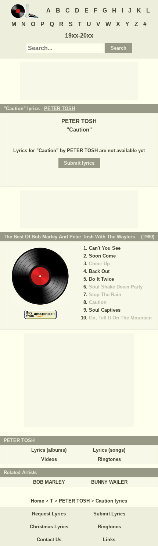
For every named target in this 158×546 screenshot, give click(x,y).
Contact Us (49, 539)
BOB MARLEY (49, 482)
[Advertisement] (79, 80)
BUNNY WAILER (109, 482)
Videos (49, 459)
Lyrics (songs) (109, 450)
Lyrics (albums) (49, 450)
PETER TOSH (59, 108)
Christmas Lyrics (49, 526)
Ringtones (109, 459)
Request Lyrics (49, 514)
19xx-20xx (79, 35)
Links (109, 539)
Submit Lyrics (109, 514)
